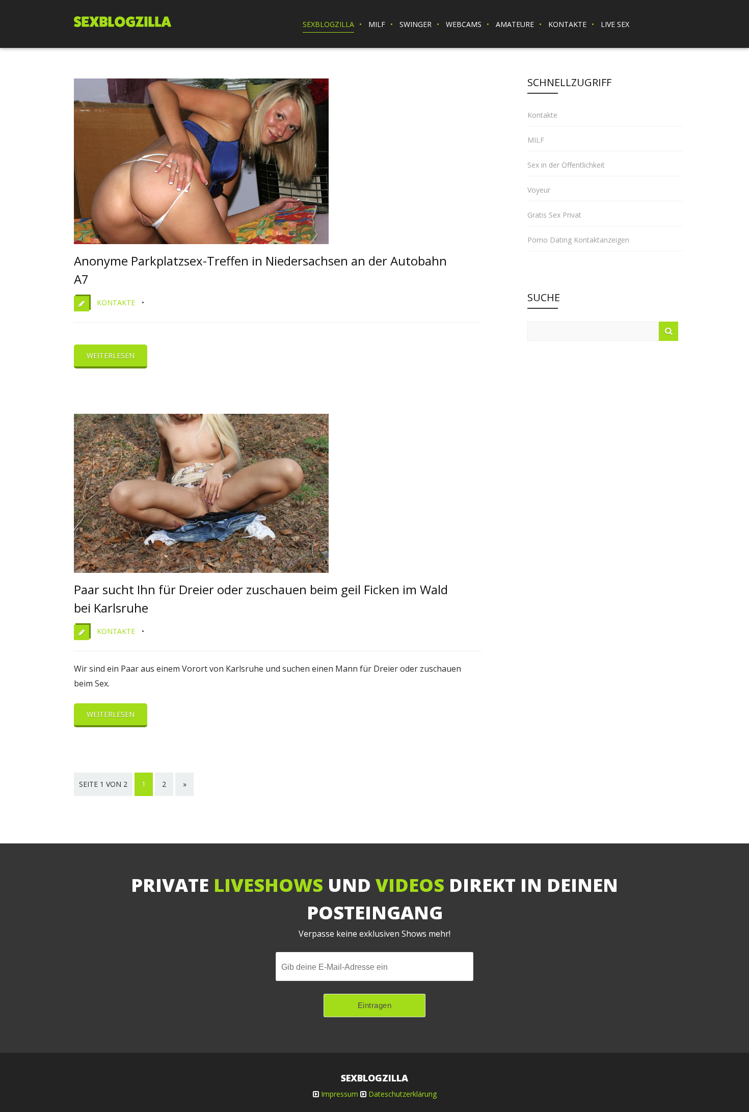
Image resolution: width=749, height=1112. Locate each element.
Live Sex (615, 24)
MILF (376, 24)
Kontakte (567, 24)
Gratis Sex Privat (554, 215)
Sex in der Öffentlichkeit (566, 165)
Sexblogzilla (328, 24)
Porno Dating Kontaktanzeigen (578, 240)
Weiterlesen (111, 355)
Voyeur (538, 190)
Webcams (463, 24)
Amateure (515, 24)
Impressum (339, 1094)
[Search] (668, 331)
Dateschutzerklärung (402, 1094)
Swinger (415, 24)
